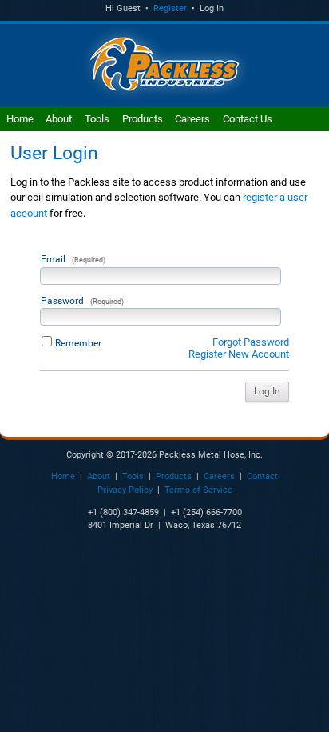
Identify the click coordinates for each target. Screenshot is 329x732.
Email (73, 259)
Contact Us (247, 119)
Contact (262, 476)
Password (82, 300)
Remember (78, 343)
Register (170, 8)
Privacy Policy (125, 490)
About (59, 119)
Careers (192, 119)
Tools (97, 119)
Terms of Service (198, 490)
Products (142, 119)
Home (20, 119)
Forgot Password (250, 342)
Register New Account (238, 354)
